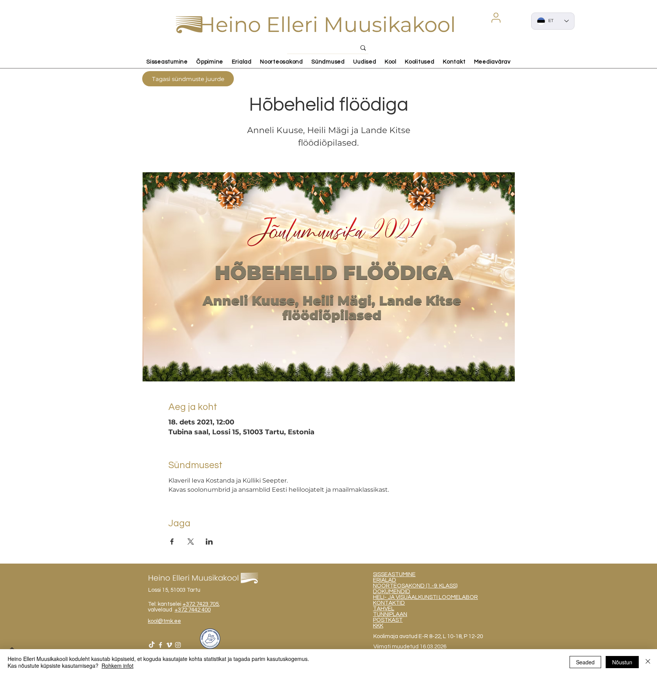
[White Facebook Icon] (160, 645)
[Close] (647, 662)
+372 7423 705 (200, 604)
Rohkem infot (117, 665)
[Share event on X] (190, 541)
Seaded (585, 662)
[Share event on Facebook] (172, 541)
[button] (495, 17)
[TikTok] (152, 645)
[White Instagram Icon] (178, 645)
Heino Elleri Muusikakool (327, 24)
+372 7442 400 (193, 610)
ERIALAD (384, 580)
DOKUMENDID (391, 591)
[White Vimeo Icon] (169, 645)
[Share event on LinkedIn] (209, 541)
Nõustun (622, 662)
